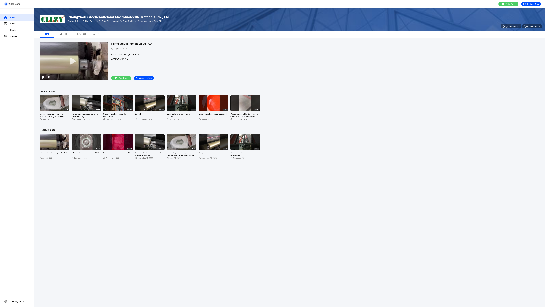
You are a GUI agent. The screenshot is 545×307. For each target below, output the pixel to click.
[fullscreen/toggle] (104, 77)
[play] (73, 61)
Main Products (533, 26)
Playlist (13, 30)
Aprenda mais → (119, 59)
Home (13, 17)
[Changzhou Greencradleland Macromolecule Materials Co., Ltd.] (52, 19)
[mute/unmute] (49, 77)
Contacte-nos (532, 4)
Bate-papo (510, 4)
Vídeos (13, 24)
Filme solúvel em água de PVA (131, 43)
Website (13, 36)
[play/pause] (43, 77)
